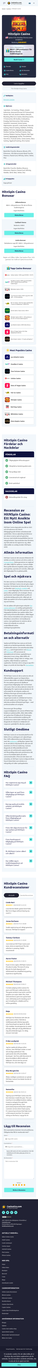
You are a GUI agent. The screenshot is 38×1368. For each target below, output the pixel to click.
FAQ (7, 74)
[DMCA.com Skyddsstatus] (7, 1217)
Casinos (9, 8)
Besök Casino (18, 59)
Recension (24, 74)
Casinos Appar (6, 1246)
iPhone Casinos (6, 1255)
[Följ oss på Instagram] (11, 1212)
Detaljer (24, 66)
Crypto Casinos (6, 1307)
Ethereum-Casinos (7, 1298)
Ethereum (10, 652)
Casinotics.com (6, 1222)
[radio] (24, 1185)
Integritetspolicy (10, 1349)
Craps (3, 1276)
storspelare (29, 665)
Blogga (4, 1322)
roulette (24, 588)
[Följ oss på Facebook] (3, 1212)
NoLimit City (20, 130)
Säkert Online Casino (8, 1237)
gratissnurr (13, 741)
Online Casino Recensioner (9, 1292)
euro (8, 650)
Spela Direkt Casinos (8, 1332)
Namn (6, 1135)
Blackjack (4, 1270)
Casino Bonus (10, 70)
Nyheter (4, 1325)
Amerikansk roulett (7, 1283)
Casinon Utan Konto (7, 1304)
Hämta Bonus (19, 215)
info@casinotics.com (8, 1226)
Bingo (3, 1280)
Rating (19, 1183)
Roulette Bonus (6, 1301)
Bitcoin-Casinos (6, 1295)
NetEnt (6, 130)
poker (6, 590)
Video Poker (5, 1267)
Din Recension (8, 1158)
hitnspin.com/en (9, 100)
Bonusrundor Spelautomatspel (10, 1335)
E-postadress (8, 1143)
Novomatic (28, 130)
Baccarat (4, 1273)
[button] (31, 3)
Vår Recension (26, 70)
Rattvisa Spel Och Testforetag (24, 1349)
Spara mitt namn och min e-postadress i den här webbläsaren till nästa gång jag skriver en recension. (20, 1153)
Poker (3, 1264)
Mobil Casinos (6, 1240)
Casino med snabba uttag (9, 1328)
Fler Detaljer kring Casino (19, 88)
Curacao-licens (9, 562)
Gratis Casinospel (7, 1243)
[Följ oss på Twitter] (7, 1212)
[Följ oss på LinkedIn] (15, 1212)
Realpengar (5, 1313)
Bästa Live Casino (7, 1338)
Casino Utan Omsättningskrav (10, 1310)
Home (3, 8)
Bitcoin (29, 650)
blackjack (18, 588)
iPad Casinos (5, 1252)
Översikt (8, 66)
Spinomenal (13, 136)
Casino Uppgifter (19, 83)
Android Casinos (6, 1249)
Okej (19, 1365)
